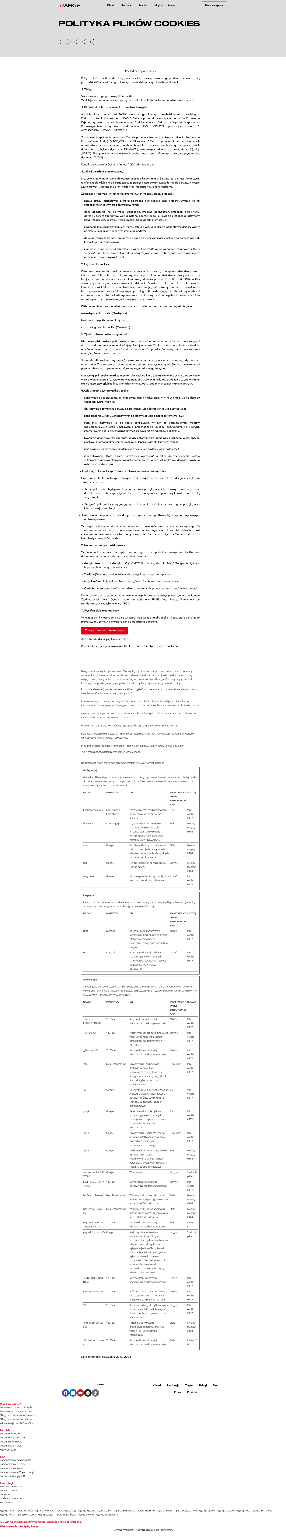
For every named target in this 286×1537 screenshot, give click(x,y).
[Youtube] (80, 1393)
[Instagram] (88, 1393)
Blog (215, 1385)
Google (110, 845)
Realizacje (126, 5)
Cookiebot (158, 763)
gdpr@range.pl (145, 164)
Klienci (110, 5)
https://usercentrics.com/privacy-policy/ (173, 588)
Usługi (156, 5)
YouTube (110, 1019)
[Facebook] (65, 1393)
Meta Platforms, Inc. (116, 1064)
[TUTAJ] (98, 157)
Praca (177, 1392)
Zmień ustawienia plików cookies (104, 630)
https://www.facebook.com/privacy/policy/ (153, 581)
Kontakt (171, 5)
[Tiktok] (95, 1393)
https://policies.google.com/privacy (105, 567)
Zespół (142, 5)
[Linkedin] (73, 1393)
